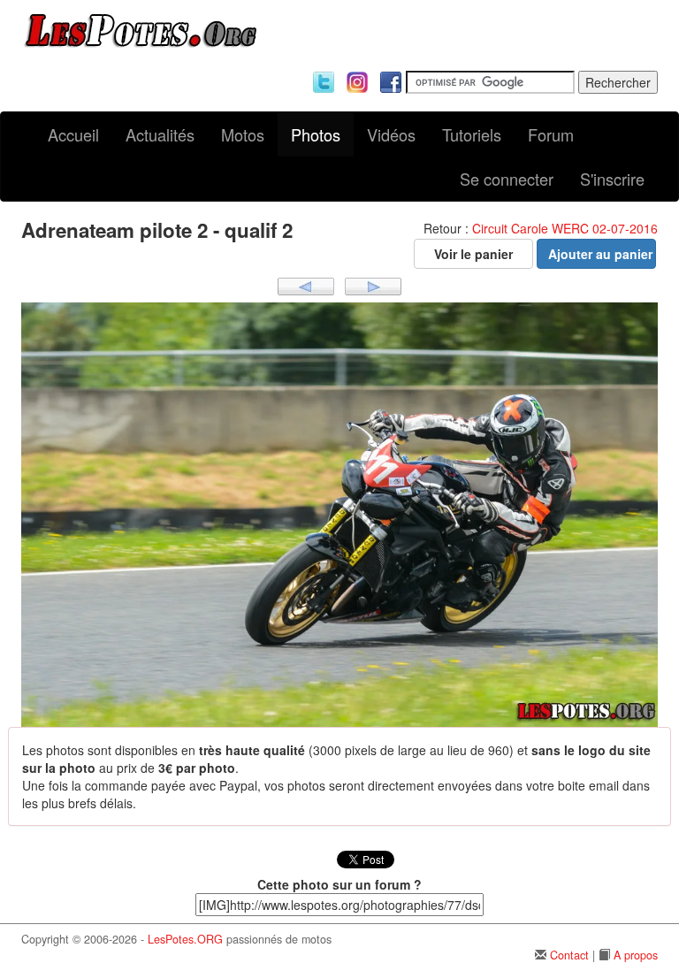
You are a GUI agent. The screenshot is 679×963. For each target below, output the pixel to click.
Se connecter (506, 178)
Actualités (160, 134)
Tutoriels (471, 134)
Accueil (73, 134)
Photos (315, 134)
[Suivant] (373, 285)
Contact (569, 955)
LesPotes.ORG (185, 939)
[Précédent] (306, 285)
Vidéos (391, 134)
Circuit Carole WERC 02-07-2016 (565, 228)
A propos (636, 955)
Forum (551, 134)
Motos (242, 134)
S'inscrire (612, 178)
